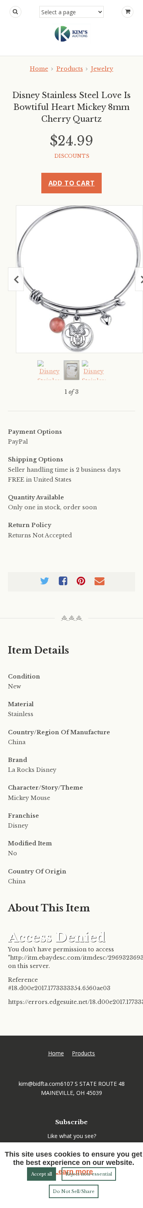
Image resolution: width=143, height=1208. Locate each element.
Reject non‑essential (89, 1174)
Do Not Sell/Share (74, 1191)
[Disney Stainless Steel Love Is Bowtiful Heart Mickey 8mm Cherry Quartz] (79, 279)
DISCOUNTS (71, 156)
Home (39, 68)
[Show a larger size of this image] (49, 370)
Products (69, 68)
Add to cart (71, 183)
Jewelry (102, 68)
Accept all (41, 1174)
